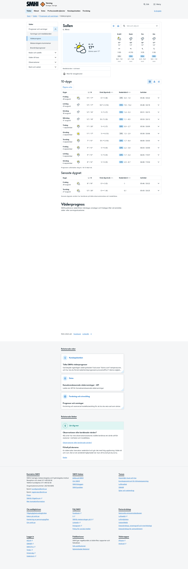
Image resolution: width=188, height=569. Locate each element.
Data (43, 11)
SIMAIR (121, 487)
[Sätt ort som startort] (118, 26)
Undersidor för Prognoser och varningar (55, 29)
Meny (158, 4)
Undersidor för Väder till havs (55, 57)
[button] (146, 4)
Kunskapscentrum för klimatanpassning (133, 481)
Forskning (86, 11)
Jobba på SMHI (78, 478)
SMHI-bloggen (78, 484)
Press (29, 495)
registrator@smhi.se (39, 492)
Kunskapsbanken (73, 11)
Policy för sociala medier (82, 529)
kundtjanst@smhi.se (39, 489)
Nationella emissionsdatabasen (130, 513)
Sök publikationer (79, 546)
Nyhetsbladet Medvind (81, 549)
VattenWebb (123, 522)
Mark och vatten (35, 67)
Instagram (87, 525)
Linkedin (86, 522)
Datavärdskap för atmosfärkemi (130, 529)
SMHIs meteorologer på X (93, 519)
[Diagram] (159, 81)
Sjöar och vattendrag (126, 490)
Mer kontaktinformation (36, 501)
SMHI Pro (41, 547)
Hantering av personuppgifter (38, 519)
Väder (29, 11)
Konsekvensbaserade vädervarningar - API (81, 385)
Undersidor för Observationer (55, 62)
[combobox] (140, 26)
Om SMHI (76, 481)
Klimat (36, 11)
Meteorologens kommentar (40, 43)
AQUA (39, 540)
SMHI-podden (78, 487)
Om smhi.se (31, 522)
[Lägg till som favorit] (113, 26)
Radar (65, 457)
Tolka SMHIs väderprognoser (75, 364)
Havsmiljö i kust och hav (127, 478)
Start (29, 16)
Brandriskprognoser (37, 48)
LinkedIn (85, 334)
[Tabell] (149, 81)
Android (132, 543)
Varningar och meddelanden (41, 34)
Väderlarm (41, 556)
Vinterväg (41, 553)
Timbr (39, 550)
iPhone (132, 540)
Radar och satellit (35, 53)
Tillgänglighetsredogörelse (37, 513)
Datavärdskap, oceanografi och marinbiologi (135, 526)
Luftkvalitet (123, 484)
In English (157, 11)
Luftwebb (133, 516)
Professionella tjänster (56, 11)
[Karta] (154, 81)
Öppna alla (67, 87)
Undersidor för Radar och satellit (55, 52)
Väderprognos (35, 38)
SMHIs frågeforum (44, 498)
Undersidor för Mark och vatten (55, 67)
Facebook (77, 334)
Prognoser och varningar (48, 16)
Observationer (34, 62)
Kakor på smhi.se (33, 516)
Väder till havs (34, 57)
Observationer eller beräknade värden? (77, 443)
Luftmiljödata (123, 519)
